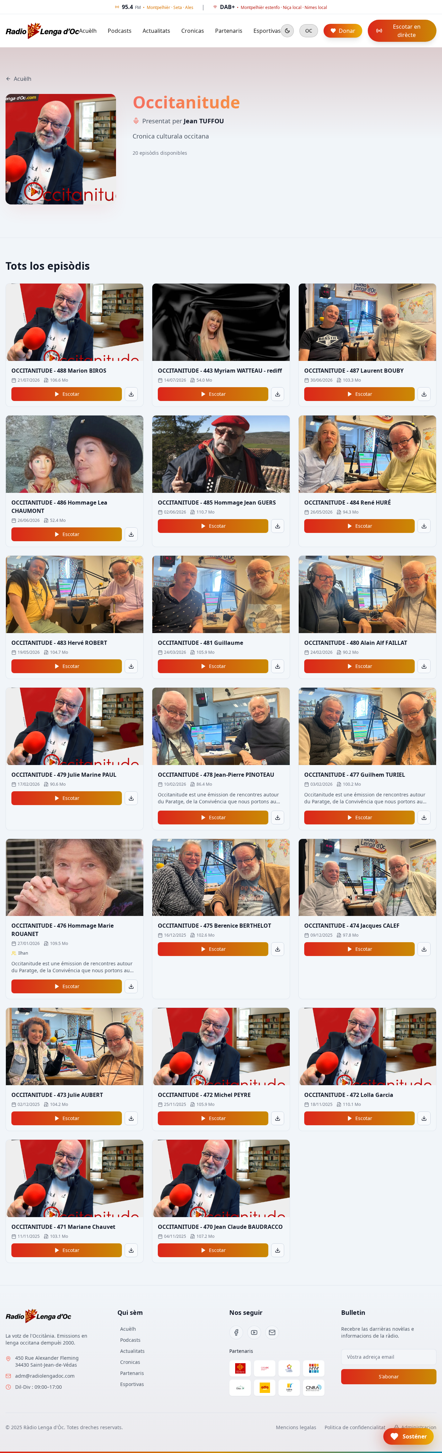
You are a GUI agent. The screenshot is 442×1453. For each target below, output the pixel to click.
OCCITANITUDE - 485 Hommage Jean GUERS (217, 502)
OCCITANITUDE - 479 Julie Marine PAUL (63, 774)
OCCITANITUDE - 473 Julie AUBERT (57, 1095)
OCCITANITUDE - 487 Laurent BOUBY (354, 370)
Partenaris (228, 31)
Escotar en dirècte (407, 31)
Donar (347, 31)
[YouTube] (254, 1332)
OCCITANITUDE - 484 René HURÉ (347, 502)
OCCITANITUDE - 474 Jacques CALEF (352, 925)
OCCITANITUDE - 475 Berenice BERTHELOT (214, 925)
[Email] (272, 1332)
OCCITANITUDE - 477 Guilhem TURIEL (354, 774)
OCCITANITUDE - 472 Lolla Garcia (348, 1095)
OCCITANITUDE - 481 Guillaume (200, 643)
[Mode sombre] (287, 30)
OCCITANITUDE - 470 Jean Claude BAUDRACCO (220, 1227)
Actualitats (156, 31)
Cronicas (192, 31)
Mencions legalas (296, 1427)
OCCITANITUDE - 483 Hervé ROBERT (59, 643)
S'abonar (389, 1376)
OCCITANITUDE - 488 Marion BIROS (58, 370)
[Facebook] (236, 1332)
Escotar (71, 394)
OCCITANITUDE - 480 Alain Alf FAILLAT (355, 643)
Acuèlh (88, 31)
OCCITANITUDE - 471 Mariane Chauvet (63, 1227)
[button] (408, 1436)
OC (308, 30)
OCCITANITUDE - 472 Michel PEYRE (204, 1095)
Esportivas (267, 31)
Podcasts (120, 31)
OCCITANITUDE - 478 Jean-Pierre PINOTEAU (216, 774)
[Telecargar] (131, 394)
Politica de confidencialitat (355, 1427)
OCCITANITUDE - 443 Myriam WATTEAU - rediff (220, 370)
